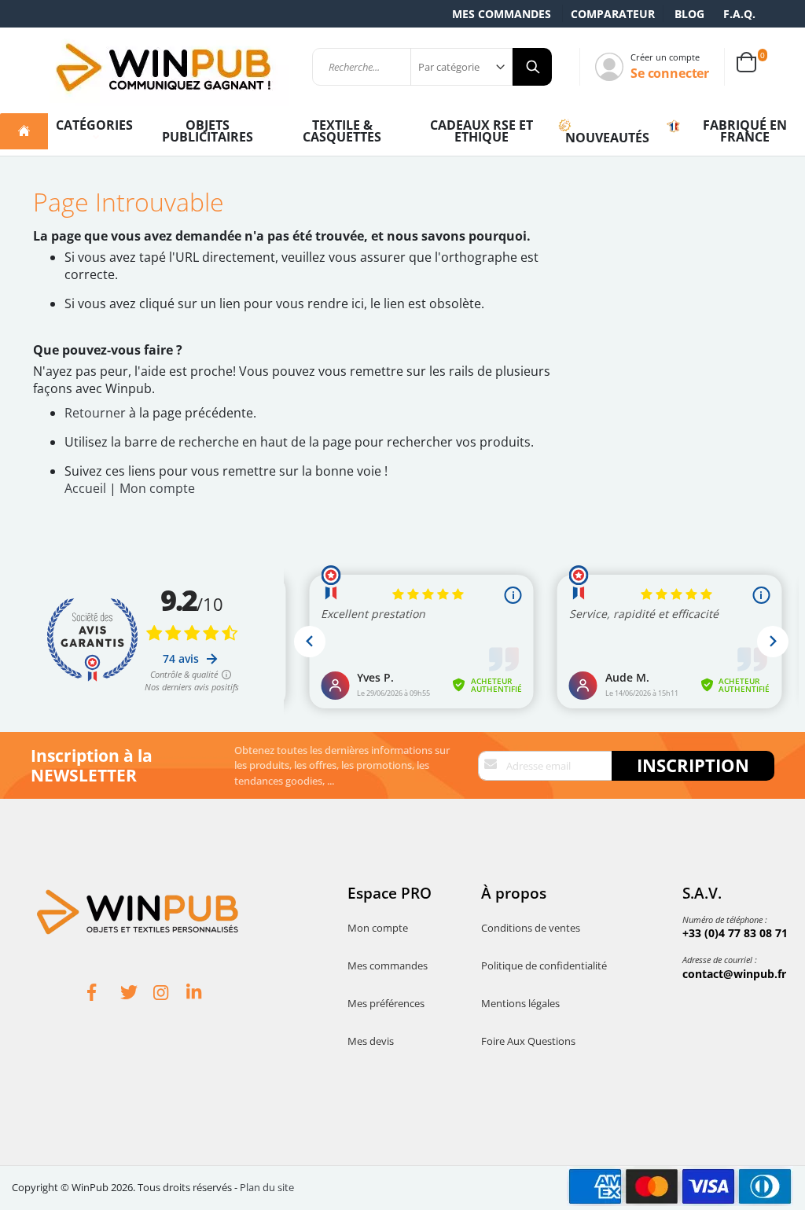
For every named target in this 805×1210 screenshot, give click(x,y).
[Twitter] (136, 994)
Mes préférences (386, 1003)
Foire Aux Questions (528, 1041)
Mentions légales (520, 1003)
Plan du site (267, 1187)
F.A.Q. (739, 13)
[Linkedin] (202, 994)
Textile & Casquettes (342, 130)
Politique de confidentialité (544, 965)
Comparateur (613, 13)
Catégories (94, 125)
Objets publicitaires (207, 130)
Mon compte (157, 488)
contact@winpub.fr (734, 973)
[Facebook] (103, 994)
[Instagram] (169, 994)
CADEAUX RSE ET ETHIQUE (481, 130)
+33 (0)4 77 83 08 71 (735, 932)
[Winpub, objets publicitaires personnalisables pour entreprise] (163, 67)
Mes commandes (501, 13)
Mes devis (370, 1041)
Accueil (85, 488)
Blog (689, 13)
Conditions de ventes (530, 928)
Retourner (95, 412)
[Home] (24, 131)
